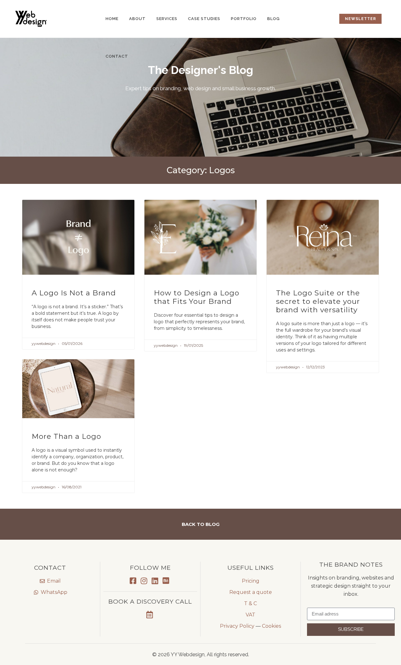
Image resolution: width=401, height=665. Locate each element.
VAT (250, 615)
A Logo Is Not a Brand (74, 292)
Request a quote (250, 592)
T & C (250, 603)
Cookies (271, 626)
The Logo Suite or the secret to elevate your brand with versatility (318, 301)
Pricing (250, 581)
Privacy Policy (237, 626)
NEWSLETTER (360, 19)
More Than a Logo (66, 436)
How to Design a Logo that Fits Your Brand (196, 297)
